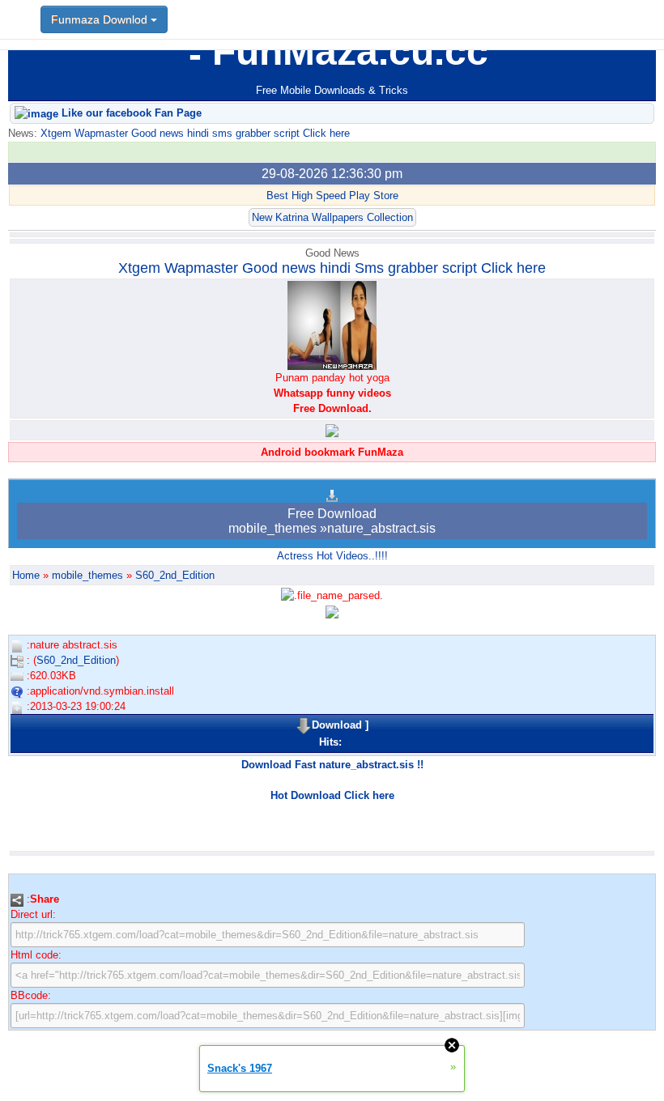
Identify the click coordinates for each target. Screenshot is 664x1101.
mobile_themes (87, 575)
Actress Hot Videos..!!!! (332, 556)
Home (26, 575)
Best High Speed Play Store (332, 195)
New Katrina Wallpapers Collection (332, 217)
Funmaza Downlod (101, 19)
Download (337, 725)
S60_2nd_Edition (175, 575)
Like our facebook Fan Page (130, 113)
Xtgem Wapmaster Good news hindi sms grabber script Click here (193, 133)
